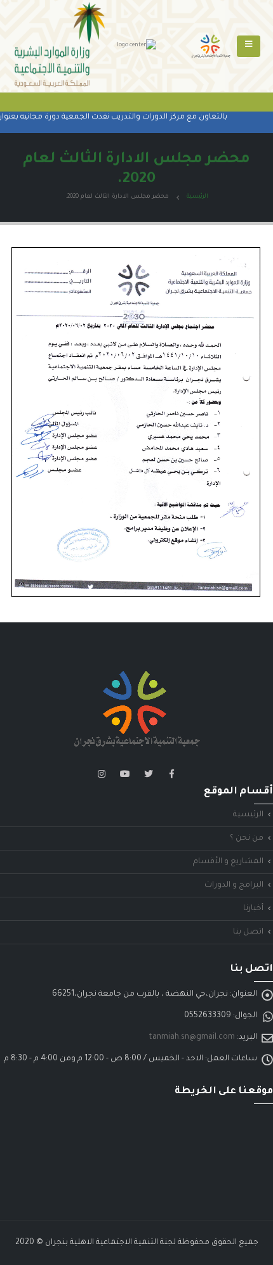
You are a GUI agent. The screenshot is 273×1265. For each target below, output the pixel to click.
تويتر (148, 773)
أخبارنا (253, 908)
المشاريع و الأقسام (228, 861)
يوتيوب (125, 773)
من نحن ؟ (246, 838)
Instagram (101, 773)
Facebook (172, 773)
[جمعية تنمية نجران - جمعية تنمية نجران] (211, 46)
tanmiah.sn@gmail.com (192, 1037)
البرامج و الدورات (233, 885)
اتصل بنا (248, 932)
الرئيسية (248, 815)
